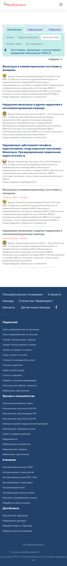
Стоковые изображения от (25, 552)
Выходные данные (33, 544)
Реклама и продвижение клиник (20, 497)
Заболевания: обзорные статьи (19, 429)
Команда (8, 301)
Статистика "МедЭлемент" (36, 301)
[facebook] (56, 307)
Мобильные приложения (16, 390)
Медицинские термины (15, 449)
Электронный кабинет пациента (20, 385)
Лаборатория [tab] (55, 29)
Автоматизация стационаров (18, 482)
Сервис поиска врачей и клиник (19, 344)
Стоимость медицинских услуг (19, 360)
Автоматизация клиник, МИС (18, 467)
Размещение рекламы (14, 520)
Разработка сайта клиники (16, 503)
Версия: (11, 76)
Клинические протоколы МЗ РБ (19, 418)
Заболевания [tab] (14, 29)
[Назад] (5, 49)
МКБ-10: (6, 79)
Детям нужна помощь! (35, 307)
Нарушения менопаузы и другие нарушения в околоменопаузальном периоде (32, 106)
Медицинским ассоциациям (17, 531)
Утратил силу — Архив (14, 197)
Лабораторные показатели (17, 444)
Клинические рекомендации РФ (19, 413)
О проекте (54, 294)
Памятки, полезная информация (19, 380)
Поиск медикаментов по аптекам (20, 334)
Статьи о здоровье (12, 375)
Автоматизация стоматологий (18, 472)
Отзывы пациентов (12, 365)
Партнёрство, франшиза (15, 515)
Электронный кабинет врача (18, 403)
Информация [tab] (35, 29)
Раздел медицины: (11, 97)
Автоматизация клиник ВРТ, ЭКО (20, 477)
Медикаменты (10, 439)
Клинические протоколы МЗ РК (19, 408)
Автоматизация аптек (14, 487)
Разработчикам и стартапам (17, 525)
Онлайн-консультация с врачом (19, 339)
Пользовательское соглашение (23, 294)
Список (10, 37)
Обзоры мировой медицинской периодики (25, 423)
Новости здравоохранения (17, 434)
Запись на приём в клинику (17, 350)
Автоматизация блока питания (18, 492)
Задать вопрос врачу (13, 370)
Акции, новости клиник (15, 355)
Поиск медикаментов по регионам (21, 329)
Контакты (9, 307)
